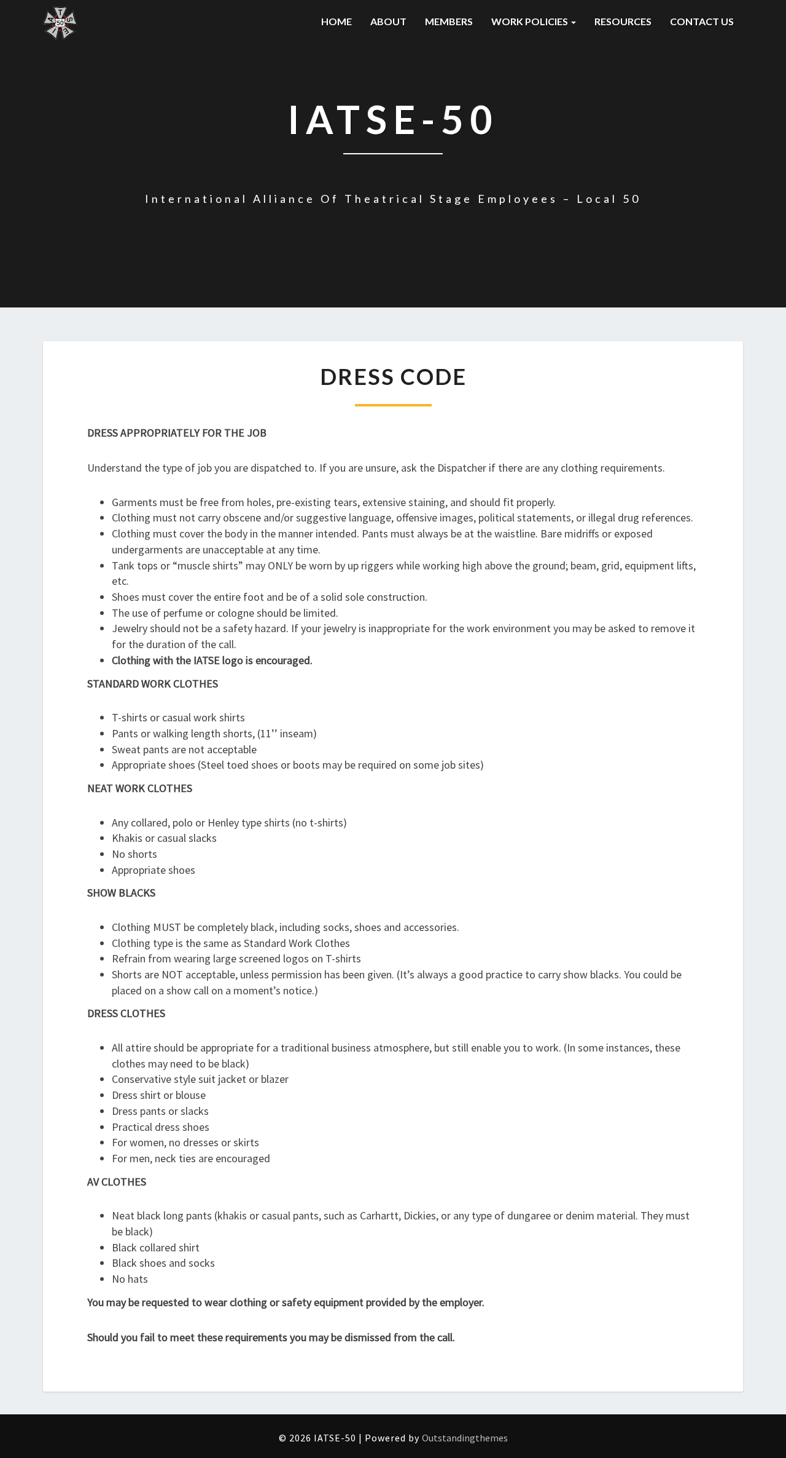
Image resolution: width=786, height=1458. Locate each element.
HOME (336, 21)
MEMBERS (449, 21)
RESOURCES (623, 21)
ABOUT (388, 21)
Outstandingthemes (465, 1438)
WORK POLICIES (530, 21)
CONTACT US (702, 21)
